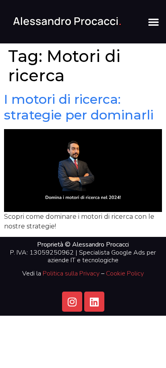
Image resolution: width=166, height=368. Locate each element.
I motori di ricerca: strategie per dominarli (79, 106)
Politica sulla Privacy (71, 273)
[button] (153, 21)
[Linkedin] (94, 302)
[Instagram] (72, 302)
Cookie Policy (125, 273)
